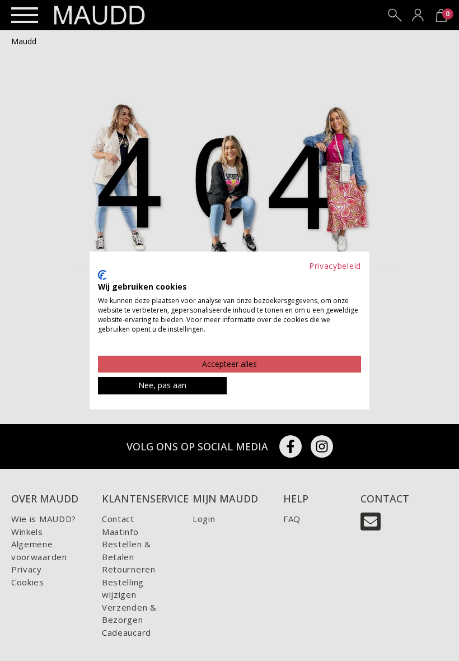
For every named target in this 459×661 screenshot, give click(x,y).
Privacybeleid (335, 265)
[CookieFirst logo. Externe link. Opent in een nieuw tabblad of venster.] (102, 275)
